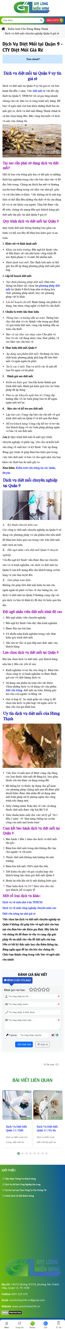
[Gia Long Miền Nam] (32, 14)
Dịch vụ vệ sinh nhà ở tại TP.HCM (22, 902)
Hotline (32, 1327)
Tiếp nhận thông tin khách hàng (20, 1178)
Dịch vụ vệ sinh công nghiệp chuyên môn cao (29, 908)
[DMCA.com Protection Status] (12, 1313)
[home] (3, 28)
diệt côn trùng (14, 690)
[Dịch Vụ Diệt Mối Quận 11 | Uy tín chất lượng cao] (47, 1105)
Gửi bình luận (24, 1044)
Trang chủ (20, 1327)
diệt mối (37, 90)
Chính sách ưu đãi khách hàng (19, 1195)
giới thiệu (9, 1170)
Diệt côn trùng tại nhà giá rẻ (19, 913)
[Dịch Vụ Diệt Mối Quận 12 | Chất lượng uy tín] (17, 1105)
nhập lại (44, 1044)
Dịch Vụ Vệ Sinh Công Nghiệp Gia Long (22, 1184)
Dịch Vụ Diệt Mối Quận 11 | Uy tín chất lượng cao (47, 1130)
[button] (39, 58)
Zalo (45, 1327)
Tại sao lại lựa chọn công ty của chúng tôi (25, 1190)
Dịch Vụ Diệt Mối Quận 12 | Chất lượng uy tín (16, 1130)
